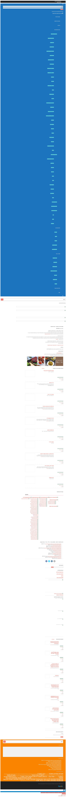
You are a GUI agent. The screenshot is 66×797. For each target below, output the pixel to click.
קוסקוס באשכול (18, 776)
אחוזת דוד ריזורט (51, 394)
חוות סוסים (31, 509)
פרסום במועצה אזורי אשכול (28, 776)
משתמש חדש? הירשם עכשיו (55, 11)
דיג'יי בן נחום (51, 382)
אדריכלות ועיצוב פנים (51, 38)
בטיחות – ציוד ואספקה (51, 72)
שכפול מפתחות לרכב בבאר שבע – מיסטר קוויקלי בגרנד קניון (52, 764)
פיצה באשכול (51, 477)
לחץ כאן (57, 339)
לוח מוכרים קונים (54, 245)
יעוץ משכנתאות (35, 514)
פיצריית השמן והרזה (50, 418)
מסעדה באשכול (27, 775)
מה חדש (59, 25)
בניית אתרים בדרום (59, 572)
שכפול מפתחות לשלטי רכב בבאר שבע (48, 780)
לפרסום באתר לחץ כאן (58, 1)
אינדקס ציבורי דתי (53, 497)
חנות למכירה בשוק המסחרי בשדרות (56, 557)
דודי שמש (52, 171)
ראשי (59, 292)
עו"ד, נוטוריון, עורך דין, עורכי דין (34, 530)
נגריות (32, 526)
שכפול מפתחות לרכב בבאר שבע (56, 765)
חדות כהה (60, 792)
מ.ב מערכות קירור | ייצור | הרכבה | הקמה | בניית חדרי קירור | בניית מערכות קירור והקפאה (54, 665)
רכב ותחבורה (31, 535)
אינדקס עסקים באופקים (50, 158)
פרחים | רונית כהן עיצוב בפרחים (48, 406)
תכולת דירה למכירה (58, 552)
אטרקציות (52, 141)
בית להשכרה (59, 558)
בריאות (53, 150)
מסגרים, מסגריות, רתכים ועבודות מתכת (34, 521)
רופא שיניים (52, 189)
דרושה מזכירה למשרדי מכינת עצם (56, 763)
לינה (53, 214)
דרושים (56, 236)
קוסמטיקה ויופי (52, 184)
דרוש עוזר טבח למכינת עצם (57, 761)
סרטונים (56, 283)
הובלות (53, 176)
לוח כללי (56, 240)
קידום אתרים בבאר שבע (42, 783)
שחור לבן (64, 792)
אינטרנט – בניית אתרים (50, 68)
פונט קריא (47, 792)
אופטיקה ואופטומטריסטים (50, 51)
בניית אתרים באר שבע (56, 783)
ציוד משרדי (31, 531)
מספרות (32, 523)
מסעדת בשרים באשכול (22, 775)
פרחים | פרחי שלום (50, 430)
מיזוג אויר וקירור (51, 137)
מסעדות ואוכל (40, 503)
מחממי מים (30, 775)
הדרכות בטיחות (39, 501)
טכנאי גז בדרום (54, 775)
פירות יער (59, 555)
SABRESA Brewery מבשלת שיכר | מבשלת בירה (55, 697)
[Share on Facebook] (46, 561)
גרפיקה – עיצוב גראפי (51, 85)
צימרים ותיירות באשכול (34, 532)
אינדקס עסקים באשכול (56, 773)
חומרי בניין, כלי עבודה (51, 111)
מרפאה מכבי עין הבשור (54, 270)
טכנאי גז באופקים (59, 775)
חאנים (53, 219)
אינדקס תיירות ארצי (54, 210)
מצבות (32, 524)
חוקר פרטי (52, 167)
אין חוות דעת (61, 378)
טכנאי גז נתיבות (46, 775)
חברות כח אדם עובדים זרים (50, 102)
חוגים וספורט (52, 107)
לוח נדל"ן (55, 232)
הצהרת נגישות (59, 2)
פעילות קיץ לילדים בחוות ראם (57, 550)
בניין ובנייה (31, 504)
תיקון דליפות (34, 780)
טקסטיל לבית (52, 124)
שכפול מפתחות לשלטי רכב (31, 779)
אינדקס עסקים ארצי (54, 206)
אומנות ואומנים (52, 46)
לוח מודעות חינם (57, 227)
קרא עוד (44, 409)
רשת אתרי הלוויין (57, 16)
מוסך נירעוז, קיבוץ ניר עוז (49, 465)
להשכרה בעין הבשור (38, 775)
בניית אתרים (61, 783)
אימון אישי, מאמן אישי (51, 59)
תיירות (53, 197)
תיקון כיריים (27, 780)
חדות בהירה (56, 792)
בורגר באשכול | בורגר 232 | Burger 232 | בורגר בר (55, 653)
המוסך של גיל (51, 441)
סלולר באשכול (56, 776)
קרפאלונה (57, 675)
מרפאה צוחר (55, 262)
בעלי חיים (52, 81)
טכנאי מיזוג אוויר (30, 513)
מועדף (62, 391)
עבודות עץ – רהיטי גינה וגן (34, 529)
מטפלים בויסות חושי (35, 518)
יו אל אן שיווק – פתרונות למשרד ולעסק (47, 453)
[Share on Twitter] (49, 561)
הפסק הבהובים (51, 792)
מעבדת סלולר (17, 775)
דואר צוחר (55, 275)
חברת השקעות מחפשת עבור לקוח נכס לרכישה (54, 556)
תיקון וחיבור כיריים (31, 780)
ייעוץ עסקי (52, 128)
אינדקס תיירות (52, 64)
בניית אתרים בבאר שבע (49, 783)
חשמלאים (52, 120)
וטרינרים (53, 98)
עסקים (41, 504)
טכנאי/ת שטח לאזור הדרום (57, 554)
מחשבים (53, 133)
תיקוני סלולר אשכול (22, 780)
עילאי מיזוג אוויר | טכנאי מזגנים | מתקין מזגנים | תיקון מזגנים (54, 642)
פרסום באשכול (42, 776)
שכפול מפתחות (26, 778)
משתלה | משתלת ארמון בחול (49, 370)
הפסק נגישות (63, 794)
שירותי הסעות (31, 537)
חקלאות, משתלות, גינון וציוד (50, 115)
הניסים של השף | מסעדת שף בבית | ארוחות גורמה (55, 708)
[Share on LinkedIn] (52, 561)
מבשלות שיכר (35, 515)
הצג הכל (43, 368)
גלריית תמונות (55, 279)
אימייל (62, 733)
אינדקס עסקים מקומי (36, 497)
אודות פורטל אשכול (57, 288)
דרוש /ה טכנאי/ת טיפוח (57, 551)
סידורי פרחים (31, 528)
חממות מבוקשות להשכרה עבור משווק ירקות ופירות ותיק (53, 543)
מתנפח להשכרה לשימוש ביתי (57, 553)
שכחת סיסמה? (61, 11)
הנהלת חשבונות (51, 94)
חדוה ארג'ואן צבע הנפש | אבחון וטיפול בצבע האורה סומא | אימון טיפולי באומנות (54, 720)
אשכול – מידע (58, 253)
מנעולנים (31, 520)
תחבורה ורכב (52, 193)
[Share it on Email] (54, 561)
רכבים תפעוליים (11, 776)
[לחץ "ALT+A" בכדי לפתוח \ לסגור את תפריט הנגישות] (64, 790)
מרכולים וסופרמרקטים (34, 525)
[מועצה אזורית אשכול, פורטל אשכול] (57, 13)
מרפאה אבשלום (55, 266)
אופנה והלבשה (52, 55)
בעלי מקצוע (52, 163)
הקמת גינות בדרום (60, 573)
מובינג (62, 575)
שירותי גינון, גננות (30, 536)
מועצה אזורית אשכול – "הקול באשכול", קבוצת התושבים (55, 345)
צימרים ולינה (49, 503)
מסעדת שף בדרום (60, 577)
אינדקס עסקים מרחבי (54, 154)
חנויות (53, 180)
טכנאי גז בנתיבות (50, 775)
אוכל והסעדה (52, 42)
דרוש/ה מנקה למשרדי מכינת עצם (56, 762)
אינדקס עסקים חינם (57, 29)
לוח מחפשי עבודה (54, 249)
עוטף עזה (51, 776)
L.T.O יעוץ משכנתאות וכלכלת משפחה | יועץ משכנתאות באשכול (55, 685)
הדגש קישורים (43, 792)
